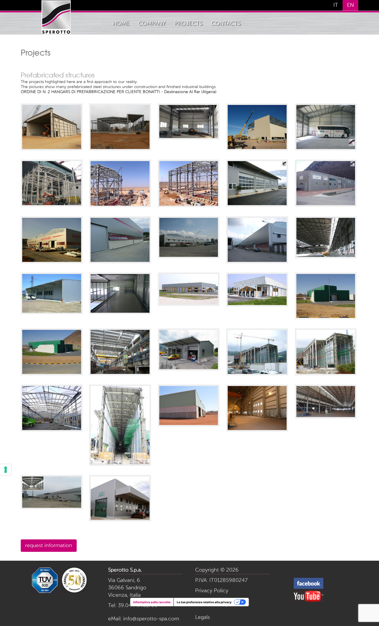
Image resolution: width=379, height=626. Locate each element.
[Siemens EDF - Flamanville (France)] (52, 204)
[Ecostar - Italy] (120, 519)
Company (152, 23)
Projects (188, 23)
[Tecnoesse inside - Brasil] (326, 416)
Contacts (225, 23)
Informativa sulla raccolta (152, 602)
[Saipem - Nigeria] (52, 507)
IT (335, 5)
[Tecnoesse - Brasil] (189, 424)
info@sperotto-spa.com (151, 619)
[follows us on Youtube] (308, 601)
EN (350, 5)
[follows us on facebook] (308, 588)
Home (121, 23)
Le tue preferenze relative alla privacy (204, 602)
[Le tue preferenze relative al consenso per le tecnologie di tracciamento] (5, 469)
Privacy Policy (211, 590)
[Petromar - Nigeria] (52, 148)
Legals (202, 617)
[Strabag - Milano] (189, 137)
